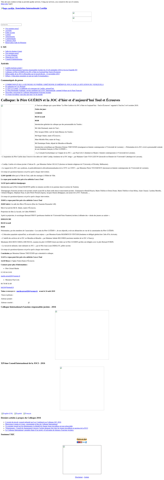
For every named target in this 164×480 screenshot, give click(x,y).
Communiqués (10, 39)
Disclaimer (79, 477)
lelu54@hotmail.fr (7, 287)
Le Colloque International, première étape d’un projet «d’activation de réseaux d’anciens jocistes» (39, 430)
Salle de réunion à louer (13, 51)
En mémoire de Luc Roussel (15, 86)
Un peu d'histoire (11, 55)
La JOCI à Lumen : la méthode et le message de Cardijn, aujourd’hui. (29, 88)
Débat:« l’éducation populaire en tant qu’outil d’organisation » (27, 76)
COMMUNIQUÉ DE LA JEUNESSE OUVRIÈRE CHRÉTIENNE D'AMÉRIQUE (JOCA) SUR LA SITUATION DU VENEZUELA (54, 84)
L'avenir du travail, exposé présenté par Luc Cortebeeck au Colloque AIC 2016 (33, 422)
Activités (8, 31)
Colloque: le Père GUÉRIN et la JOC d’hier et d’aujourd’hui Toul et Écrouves (33, 72)
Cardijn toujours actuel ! (13, 68)
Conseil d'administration (13, 59)
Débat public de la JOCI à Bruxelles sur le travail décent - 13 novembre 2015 (32, 74)
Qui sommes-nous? (12, 29)
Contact (8, 35)
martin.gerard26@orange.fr (10, 276)
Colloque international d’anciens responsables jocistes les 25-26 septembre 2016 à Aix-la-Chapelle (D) (41, 70)
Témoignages (10, 37)
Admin (86, 477)
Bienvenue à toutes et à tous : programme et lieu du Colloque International (31, 424)
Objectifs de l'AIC (11, 57)
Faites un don (10, 33)
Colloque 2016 (10, 41)
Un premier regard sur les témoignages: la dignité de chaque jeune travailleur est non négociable (39, 426)
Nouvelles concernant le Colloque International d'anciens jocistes (28, 92)
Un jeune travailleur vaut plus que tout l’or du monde (24, 94)
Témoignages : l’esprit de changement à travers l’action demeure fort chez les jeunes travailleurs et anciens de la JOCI (46, 428)
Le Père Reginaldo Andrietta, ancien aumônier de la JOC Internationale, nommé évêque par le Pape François (43, 90)
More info (4, 4)
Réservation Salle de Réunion (15, 43)
